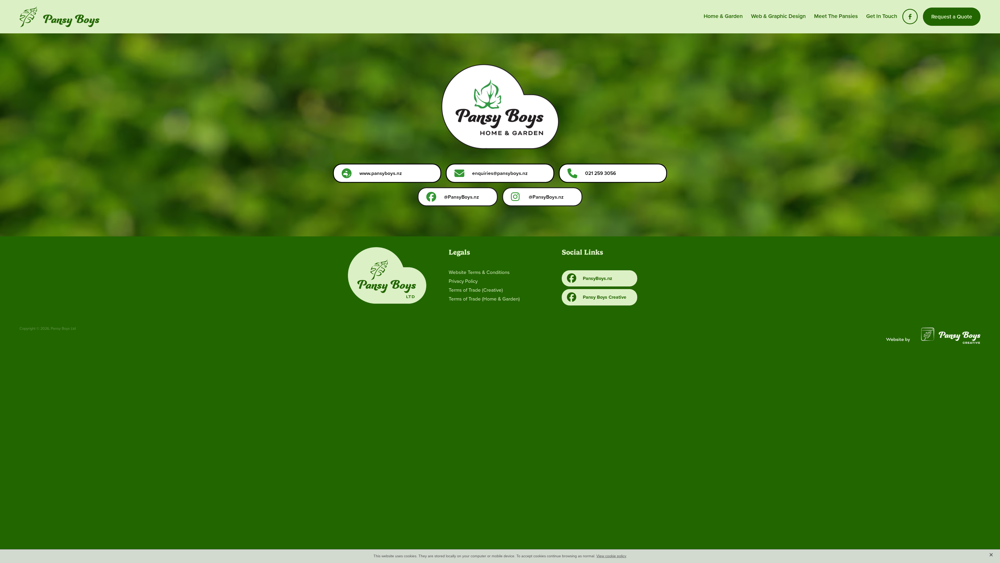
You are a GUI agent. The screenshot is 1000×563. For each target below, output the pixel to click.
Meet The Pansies (836, 16)
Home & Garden (723, 16)
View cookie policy (611, 556)
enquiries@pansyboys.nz (500, 173)
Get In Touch (881, 16)
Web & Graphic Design (778, 16)
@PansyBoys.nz (461, 196)
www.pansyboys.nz (380, 173)
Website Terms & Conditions (479, 272)
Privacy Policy (463, 280)
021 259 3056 (600, 173)
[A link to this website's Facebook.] (910, 16)
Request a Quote (951, 17)
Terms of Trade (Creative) (476, 289)
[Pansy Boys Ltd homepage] (116, 16)
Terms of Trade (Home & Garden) (484, 298)
